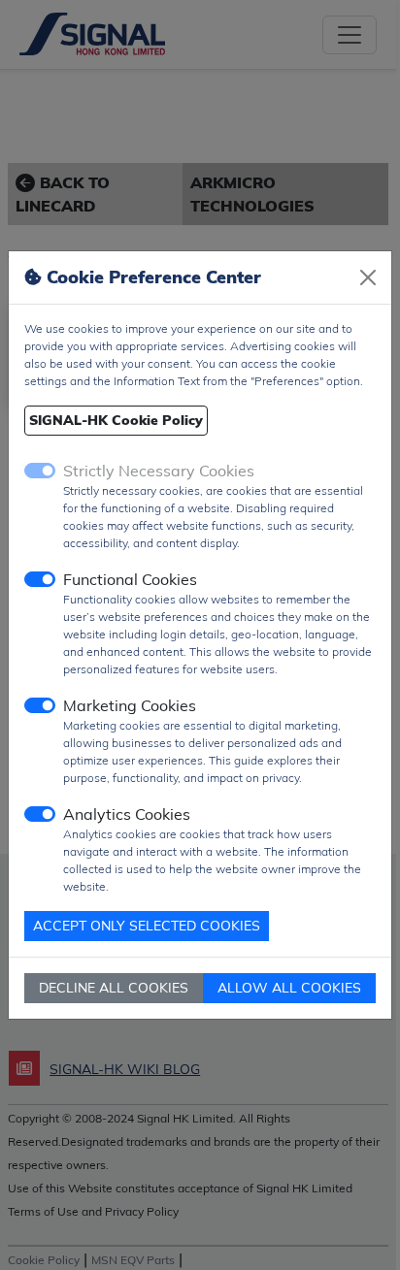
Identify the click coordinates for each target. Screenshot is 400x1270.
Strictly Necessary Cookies (158, 470)
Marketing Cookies (129, 705)
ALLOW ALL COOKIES (289, 987)
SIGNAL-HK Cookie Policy (116, 420)
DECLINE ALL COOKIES (113, 987)
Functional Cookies (130, 579)
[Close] (367, 277)
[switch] (39, 579)
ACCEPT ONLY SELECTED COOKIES (146, 925)
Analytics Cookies (126, 814)
